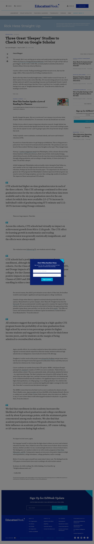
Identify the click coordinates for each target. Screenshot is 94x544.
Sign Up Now (47, 279)
